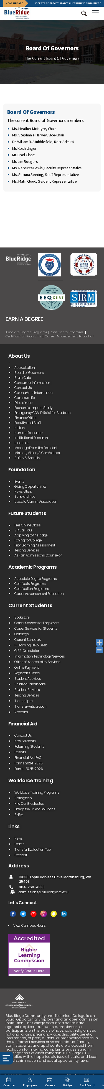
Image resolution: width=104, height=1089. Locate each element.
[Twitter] (23, 913)
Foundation (21, 469)
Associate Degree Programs (26, 332)
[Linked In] (63, 913)
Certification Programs (23, 336)
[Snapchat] (53, 913)
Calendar (9, 1085)
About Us (19, 356)
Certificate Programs (67, 332)
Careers (50, 1085)
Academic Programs (32, 567)
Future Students (27, 513)
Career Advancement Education (69, 336)
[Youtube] (33, 913)
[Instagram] (43, 913)
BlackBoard (87, 1085)
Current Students (30, 605)
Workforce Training (30, 780)
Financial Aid (22, 723)
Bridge (67, 1085)
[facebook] (12, 913)
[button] (84, 13)
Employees (30, 1085)
